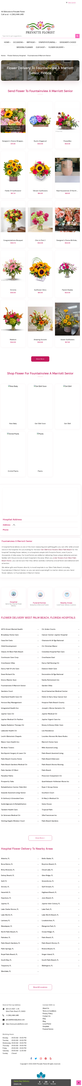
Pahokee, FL (5, 937)
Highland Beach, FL (49, 892)
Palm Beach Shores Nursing (52, 765)
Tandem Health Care (9, 810)
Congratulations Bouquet (13, 240)
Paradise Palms (7, 776)
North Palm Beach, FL (9, 932)
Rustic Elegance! (40, 141)
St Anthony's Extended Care (12, 798)
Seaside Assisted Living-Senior (13, 793)
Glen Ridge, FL (47, 875)
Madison (13, 340)
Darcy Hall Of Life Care (10, 669)
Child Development (9, 646)
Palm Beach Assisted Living (52, 753)
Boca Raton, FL (7, 864)
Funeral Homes (48, 1029)
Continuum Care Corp (9, 657)
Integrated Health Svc (10, 708)
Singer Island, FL (48, 954)
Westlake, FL (6, 971)
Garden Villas (47, 686)
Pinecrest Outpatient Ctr (52, 776)
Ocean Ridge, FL (48, 932)
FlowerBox (67, 141)
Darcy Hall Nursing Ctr (50, 663)
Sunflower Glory (40, 290)
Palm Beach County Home (11, 759)
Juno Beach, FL (47, 898)
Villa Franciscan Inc (49, 815)
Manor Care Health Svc (10, 742)
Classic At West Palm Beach (12, 652)
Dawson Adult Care (49, 669)
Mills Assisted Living (50, 748)
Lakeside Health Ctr (9, 731)
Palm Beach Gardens (50, 821)
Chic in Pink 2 (40, 240)
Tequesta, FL (6, 966)
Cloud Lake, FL (47, 870)
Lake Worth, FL (6, 915)
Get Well (67, 424)
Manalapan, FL (6, 926)
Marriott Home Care (50, 742)
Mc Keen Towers (7, 748)
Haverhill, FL (5, 892)
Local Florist (47, 1024)
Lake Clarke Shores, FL (10, 909)
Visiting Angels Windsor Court (13, 821)
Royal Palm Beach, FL (9, 954)
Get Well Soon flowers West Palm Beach (56, 549)
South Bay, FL (6, 960)
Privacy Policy (48, 1013)
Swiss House (47, 804)
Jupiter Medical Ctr (49, 714)
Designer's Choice (68, 42)
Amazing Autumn (40, 340)
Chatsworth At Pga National (53, 640)
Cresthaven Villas (8, 663)
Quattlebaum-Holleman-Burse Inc (55, 781)
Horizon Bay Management (11, 702)
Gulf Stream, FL (48, 887)
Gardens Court (7, 691)
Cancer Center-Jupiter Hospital (54, 635)
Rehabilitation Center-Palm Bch (14, 787)
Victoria (13, 290)
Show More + (40, 838)
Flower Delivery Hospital (16, 55)
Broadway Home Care (10, 635)
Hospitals (46, 1026)
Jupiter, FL (5, 904)
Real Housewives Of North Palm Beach (67, 191)
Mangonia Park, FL (49, 926)
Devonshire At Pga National (52, 674)
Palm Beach (46, 770)
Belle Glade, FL (47, 858)
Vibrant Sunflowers (40, 191)
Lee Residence (48, 731)
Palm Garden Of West (9, 770)
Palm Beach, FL (47, 937)
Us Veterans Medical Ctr (10, 815)
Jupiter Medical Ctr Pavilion (12, 719)
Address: (7, 525)
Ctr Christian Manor (49, 646)
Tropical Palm (47, 810)
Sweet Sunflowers (67, 340)
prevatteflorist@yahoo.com (15, 1020)
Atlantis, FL (5, 858)
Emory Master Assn (8, 680)
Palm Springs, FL (7, 949)
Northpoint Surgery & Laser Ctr (13, 753)
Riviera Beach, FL (48, 949)
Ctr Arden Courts (48, 629)
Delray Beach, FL (7, 875)
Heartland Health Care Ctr (11, 697)
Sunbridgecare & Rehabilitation (13, 804)
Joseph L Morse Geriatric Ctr (53, 708)
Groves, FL (5, 887)
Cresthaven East (48, 657)
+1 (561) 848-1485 (17, 14)
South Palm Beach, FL (50, 960)
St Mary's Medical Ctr (50, 798)
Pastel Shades (67, 290)
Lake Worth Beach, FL (50, 915)
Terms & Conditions (49, 1011)
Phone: (6, 530)
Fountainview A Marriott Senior (13, 686)
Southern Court (48, 793)
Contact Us (47, 1016)
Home (3, 55)
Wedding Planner (25, 47)
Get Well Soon (40, 424)
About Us (46, 1008)
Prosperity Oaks (7, 781)
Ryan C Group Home (50, 787)
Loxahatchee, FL (48, 920)
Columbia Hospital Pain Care (53, 652)
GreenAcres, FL (48, 881)
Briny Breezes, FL (8, 870)
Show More (40, 359)
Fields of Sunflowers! (13, 191)
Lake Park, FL (47, 909)
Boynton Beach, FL (49, 864)
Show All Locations (40, 987)
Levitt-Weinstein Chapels (11, 736)
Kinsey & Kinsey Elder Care (52, 725)
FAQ (44, 1019)
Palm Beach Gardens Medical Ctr (14, 765)
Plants (40, 471)
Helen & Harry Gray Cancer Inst (54, 697)
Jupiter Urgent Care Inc (51, 719)
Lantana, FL (5, 920)
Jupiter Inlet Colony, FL (51, 904)
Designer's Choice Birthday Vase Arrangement (67, 240)
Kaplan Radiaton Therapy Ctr (12, 725)
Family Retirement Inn (50, 680)
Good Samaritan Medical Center (55, 691)
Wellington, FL (47, 966)
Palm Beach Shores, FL (50, 943)
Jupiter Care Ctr (7, 714)
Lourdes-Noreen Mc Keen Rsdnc (55, 736)
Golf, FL (4, 881)
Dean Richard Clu (8, 674)
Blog (44, 1021)
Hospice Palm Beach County (53, 702)
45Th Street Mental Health (12, 629)
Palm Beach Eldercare (50, 759)
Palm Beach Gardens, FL (10, 943)
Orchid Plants (13, 471)
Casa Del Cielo (7, 640)
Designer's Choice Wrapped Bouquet (13, 141)
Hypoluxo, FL (6, 898)
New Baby (13, 424)
